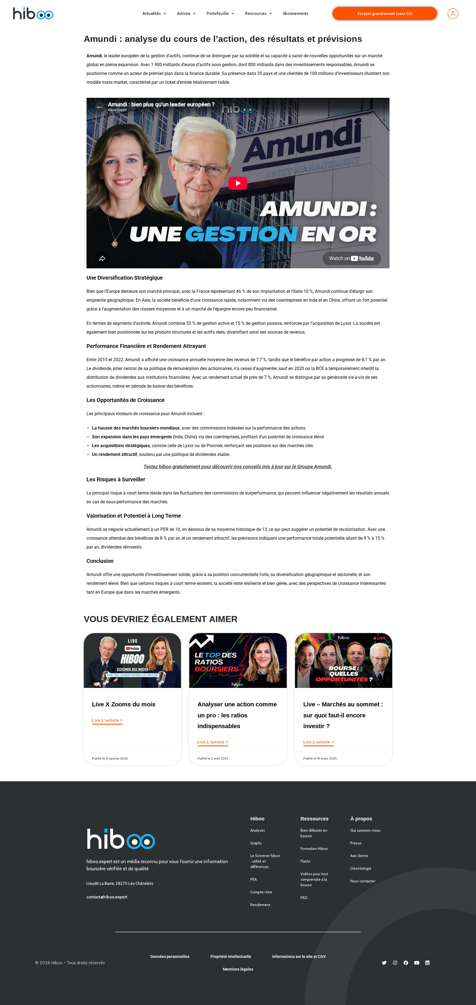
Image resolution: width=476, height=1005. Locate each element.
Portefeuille (218, 13)
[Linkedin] (427, 963)
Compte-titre (261, 892)
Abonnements (296, 13)
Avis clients (359, 855)
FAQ (304, 897)
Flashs (305, 861)
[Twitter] (384, 963)
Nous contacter (362, 881)
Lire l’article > (107, 720)
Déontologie (360, 868)
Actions (183, 13)
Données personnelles (170, 956)
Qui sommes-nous (365, 830)
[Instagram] (395, 963)
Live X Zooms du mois (123, 704)
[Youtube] (416, 963)
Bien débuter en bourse (314, 833)
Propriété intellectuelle (230, 956)
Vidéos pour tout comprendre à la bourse (314, 879)
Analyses (257, 830)
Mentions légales (238, 969)
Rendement (260, 905)
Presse (355, 843)
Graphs (256, 843)
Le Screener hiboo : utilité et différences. (265, 861)
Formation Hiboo (314, 848)
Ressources (256, 13)
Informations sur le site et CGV (299, 956)
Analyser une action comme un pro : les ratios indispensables (237, 715)
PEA (253, 879)
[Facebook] (406, 963)
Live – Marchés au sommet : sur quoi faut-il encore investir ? (343, 715)
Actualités (152, 13)
